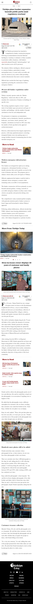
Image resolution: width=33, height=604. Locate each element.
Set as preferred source (26, 44)
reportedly (4, 62)
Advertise (13, 595)
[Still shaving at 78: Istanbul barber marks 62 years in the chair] (27, 364)
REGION (21, 575)
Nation (19, 6)
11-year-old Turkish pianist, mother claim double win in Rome (10, 383)
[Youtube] (17, 572)
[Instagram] (14, 572)
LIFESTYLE (11, 580)
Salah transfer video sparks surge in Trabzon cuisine (12, 373)
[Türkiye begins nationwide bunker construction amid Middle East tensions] (27, 151)
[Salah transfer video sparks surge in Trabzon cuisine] (27, 373)
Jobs (28, 592)
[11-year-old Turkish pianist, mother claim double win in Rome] (27, 382)
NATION (12, 575)
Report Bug (25, 595)
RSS (19, 595)
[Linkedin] (22, 572)
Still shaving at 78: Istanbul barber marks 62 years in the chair (10, 365)
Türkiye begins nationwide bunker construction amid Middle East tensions (12, 150)
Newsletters (13, 592)
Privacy (7, 595)
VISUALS (16, 586)
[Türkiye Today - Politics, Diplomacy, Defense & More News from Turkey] (16, 2)
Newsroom (6, 44)
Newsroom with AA (8, 296)
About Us (6, 592)
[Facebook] (19, 572)
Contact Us (22, 592)
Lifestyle (4, 368)
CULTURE (21, 580)
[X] (11, 572)
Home (14, 6)
